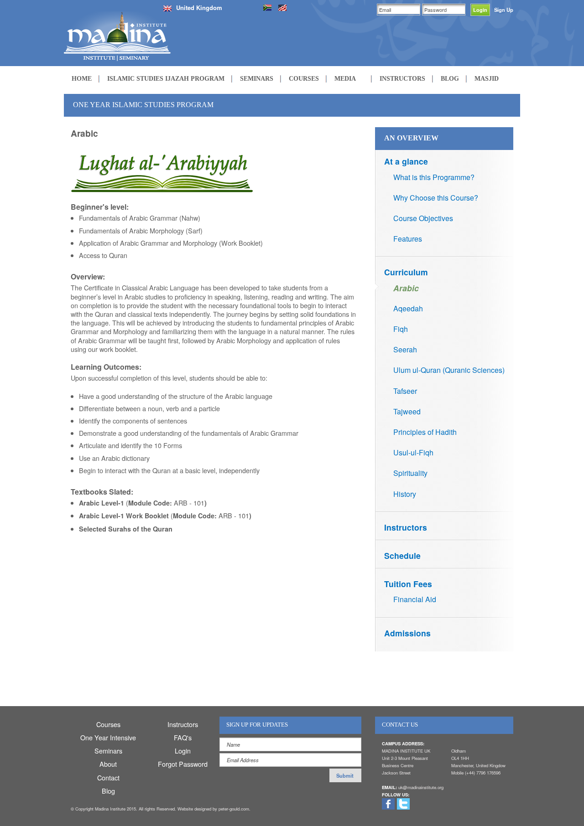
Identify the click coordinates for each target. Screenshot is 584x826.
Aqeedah (408, 308)
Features (407, 238)
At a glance (406, 161)
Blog (108, 790)
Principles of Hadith (425, 432)
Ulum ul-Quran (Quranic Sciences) (449, 370)
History (404, 494)
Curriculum (406, 272)
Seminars (108, 750)
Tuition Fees (408, 583)
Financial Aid (414, 599)
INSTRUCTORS (402, 78)
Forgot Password (183, 764)
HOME (82, 78)
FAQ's (183, 737)
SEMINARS (256, 78)
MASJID (486, 78)
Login (183, 750)
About (108, 764)
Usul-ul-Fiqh (413, 452)
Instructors (405, 527)
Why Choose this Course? (435, 197)
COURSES (304, 78)
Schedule (402, 555)
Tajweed (407, 411)
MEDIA (345, 78)
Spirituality (410, 473)
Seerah (405, 349)
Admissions (407, 633)
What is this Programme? (433, 177)
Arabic (406, 288)
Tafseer (405, 391)
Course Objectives (423, 218)
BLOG (450, 78)
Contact (108, 777)
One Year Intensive (108, 737)
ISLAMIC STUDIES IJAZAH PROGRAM (165, 78)
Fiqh (400, 329)
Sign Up (503, 9)
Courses (108, 724)
